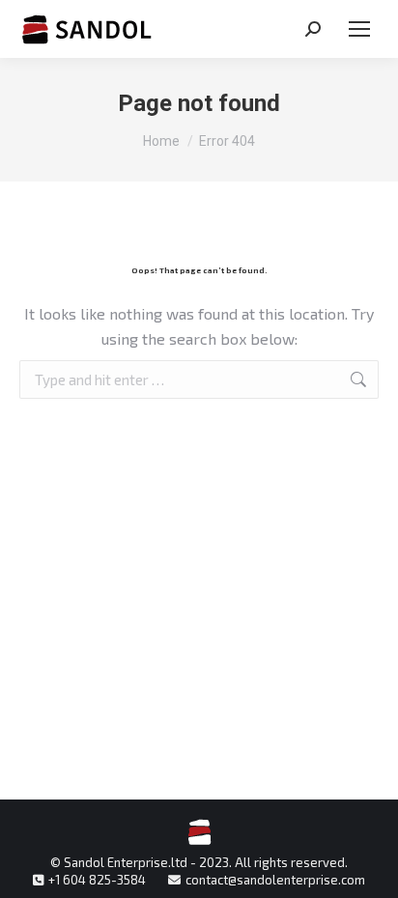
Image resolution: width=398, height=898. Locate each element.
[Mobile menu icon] (359, 29)
